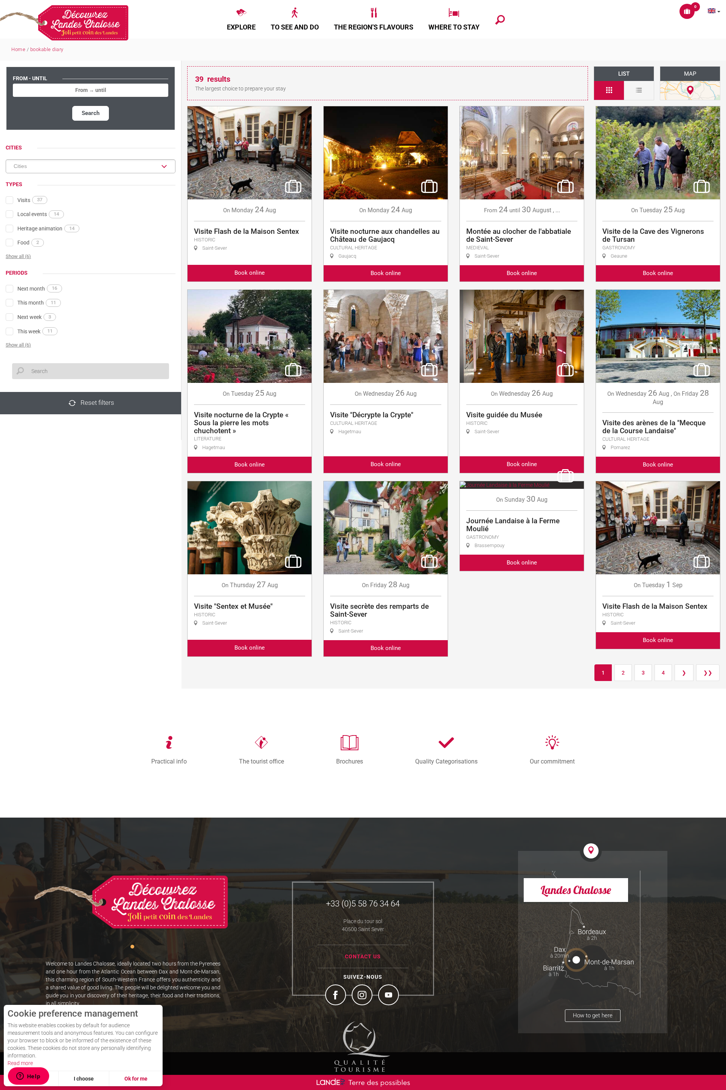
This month (36, 303)
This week (35, 331)
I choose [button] (84, 1079)
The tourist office (261, 761)
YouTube (389, 995)
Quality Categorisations (446, 761)
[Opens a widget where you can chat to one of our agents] (28, 1076)
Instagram (363, 995)
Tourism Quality (362, 1046)
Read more (20, 1063)
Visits (29, 200)
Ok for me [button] (135, 1079)
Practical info (169, 761)
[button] (241, 19)
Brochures (349, 761)
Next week (34, 317)
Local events (38, 214)
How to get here (593, 1015)
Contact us (363, 956)
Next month (37, 288)
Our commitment (552, 761)
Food (28, 242)
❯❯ (707, 673)
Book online (249, 272)
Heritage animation (45, 228)
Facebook (336, 995)
